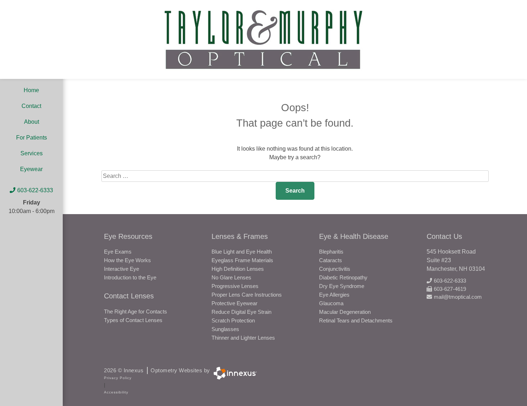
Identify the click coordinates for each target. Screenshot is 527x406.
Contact (31, 106)
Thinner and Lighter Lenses (243, 338)
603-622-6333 (35, 190)
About (31, 122)
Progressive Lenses (235, 286)
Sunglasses (225, 329)
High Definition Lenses (238, 269)
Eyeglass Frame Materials (242, 260)
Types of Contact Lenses (133, 320)
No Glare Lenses (231, 277)
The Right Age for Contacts (135, 311)
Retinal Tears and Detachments (356, 320)
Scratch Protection (233, 320)
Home (31, 90)
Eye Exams (118, 252)
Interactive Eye (121, 269)
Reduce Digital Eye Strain (241, 312)
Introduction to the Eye (130, 277)
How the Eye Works (127, 260)
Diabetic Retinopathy (343, 277)
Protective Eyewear (234, 303)
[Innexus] (233, 373)
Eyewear (31, 169)
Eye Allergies (334, 295)
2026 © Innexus (157, 370)
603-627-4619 (450, 289)
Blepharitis (331, 252)
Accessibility (116, 392)
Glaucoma (331, 303)
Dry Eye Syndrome (341, 286)
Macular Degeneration (345, 312)
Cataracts (330, 260)
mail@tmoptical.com (458, 297)
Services (31, 153)
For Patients (31, 137)
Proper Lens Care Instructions (247, 295)
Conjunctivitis (334, 269)
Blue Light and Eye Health (242, 252)
